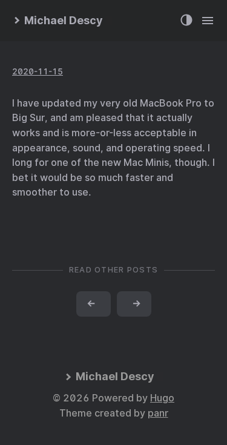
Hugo (162, 398)
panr (158, 413)
